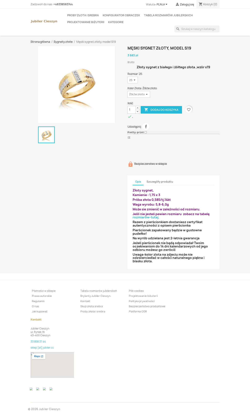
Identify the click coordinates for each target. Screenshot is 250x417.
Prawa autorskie (42, 296)
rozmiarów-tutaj (145, 217)
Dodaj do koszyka (161, 110)
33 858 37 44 (38, 341)
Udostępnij (146, 126)
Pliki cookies (136, 290)
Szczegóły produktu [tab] (160, 181)
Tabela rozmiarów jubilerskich (168, 15)
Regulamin (38, 301)
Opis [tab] (138, 181)
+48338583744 (63, 4)
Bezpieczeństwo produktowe (147, 306)
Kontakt (85, 301)
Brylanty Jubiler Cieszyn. (95, 296)
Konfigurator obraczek (121, 15)
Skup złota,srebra (91, 306)
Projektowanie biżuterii (85, 22)
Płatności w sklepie (44, 290)
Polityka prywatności (142, 301)
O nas (35, 306)
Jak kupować (40, 311)
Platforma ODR (138, 311)
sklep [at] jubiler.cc (42, 347)
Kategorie (116, 22)
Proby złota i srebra (83, 15)
